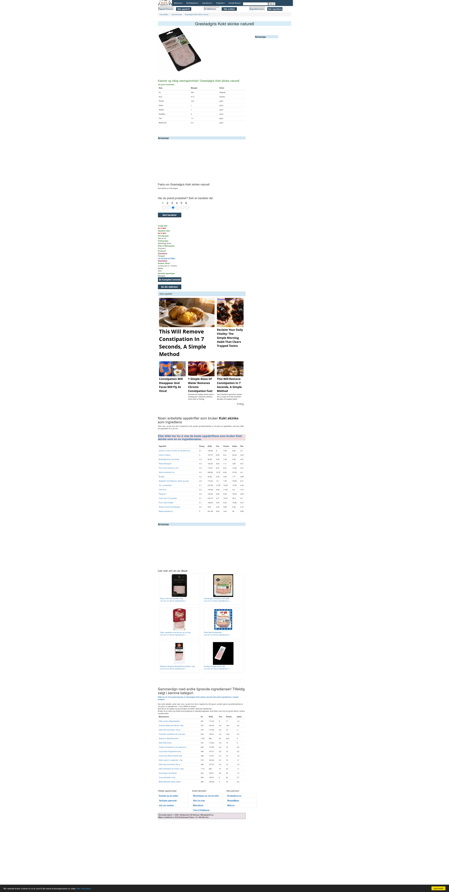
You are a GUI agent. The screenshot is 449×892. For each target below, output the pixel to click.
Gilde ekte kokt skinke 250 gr (169, 764)
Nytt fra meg (199, 800)
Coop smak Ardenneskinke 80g (170, 756)
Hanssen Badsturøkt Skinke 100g (171, 725)
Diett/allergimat (191, 3)
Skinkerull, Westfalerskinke (169, 738)
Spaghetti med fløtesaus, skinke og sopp (174, 481)
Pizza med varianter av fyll (168, 468)
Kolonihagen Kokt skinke (168, 773)
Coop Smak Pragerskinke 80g (170, 751)
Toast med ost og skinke (168, 498)
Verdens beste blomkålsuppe (169, 507)
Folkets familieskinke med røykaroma (172, 747)
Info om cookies (166, 805)
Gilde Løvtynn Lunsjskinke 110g (170, 760)
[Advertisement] (202, 157)
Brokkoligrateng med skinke (169, 459)
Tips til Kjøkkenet (201, 810)
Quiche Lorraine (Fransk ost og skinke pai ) (175, 450)
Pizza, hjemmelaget (166, 502)
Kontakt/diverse (234, 3)
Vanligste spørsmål (168, 800)
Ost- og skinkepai (165, 485)
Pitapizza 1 (163, 494)
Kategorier (220, 3)
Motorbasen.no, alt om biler (206, 795)
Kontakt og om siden (168, 795)
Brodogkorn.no (234, 795)
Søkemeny (178, 3)
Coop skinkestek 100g (167, 777)
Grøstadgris (162, 253)
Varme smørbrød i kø (166, 472)
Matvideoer (198, 805)
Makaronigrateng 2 (166, 511)
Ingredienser (207, 3)
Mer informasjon (84, 888)
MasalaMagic (233, 800)
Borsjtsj (161, 476)
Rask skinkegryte (165, 463)
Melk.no (231, 805)
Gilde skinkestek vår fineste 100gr (171, 769)
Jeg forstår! (438, 888)
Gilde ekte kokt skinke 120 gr (169, 730)
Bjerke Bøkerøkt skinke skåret (170, 781)
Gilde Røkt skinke (165, 743)
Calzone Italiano (165, 455)
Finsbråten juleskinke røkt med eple (172, 734)
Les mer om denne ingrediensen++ (173, 601)
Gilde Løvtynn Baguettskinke (169, 721)
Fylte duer (162, 489)
